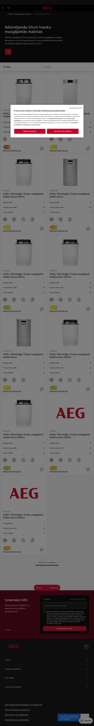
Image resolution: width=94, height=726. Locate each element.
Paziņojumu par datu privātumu (31, 125)
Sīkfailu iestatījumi (29, 131)
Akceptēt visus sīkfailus (62, 131)
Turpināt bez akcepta (75, 108)
